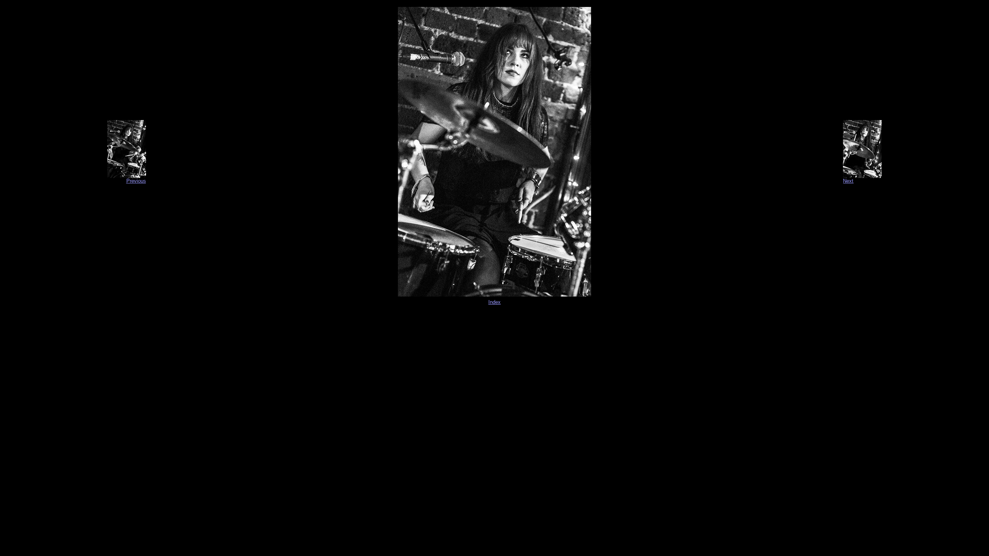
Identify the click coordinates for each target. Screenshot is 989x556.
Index (494, 302)
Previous (136, 181)
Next (848, 181)
